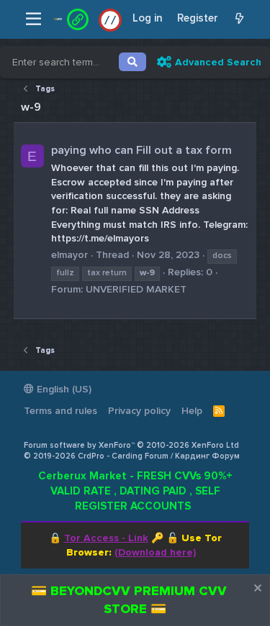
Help (191, 411)
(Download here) (155, 552)
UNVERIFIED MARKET (136, 289)
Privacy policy (139, 411)
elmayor (69, 255)
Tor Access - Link (106, 538)
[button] (33, 19)
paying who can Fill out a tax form (141, 150)
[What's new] (239, 19)
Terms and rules (60, 411)
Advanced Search (218, 62)
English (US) (62, 389)
